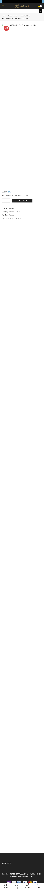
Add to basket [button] (22, 655)
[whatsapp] (19, 218)
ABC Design (10, 215)
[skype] (20, 218)
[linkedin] (17, 218)
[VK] (11, 218)
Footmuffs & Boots (22, 642)
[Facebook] (9, 218)
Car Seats (22, 456)
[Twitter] (7, 218)
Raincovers (22, 829)
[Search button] (40, 11)
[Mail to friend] (15, 218)
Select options (22, 469)
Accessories (12, 16)
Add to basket (23, 200)
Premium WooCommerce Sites (21, 877)
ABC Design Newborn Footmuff (22, 644)
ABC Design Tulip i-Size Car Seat (22, 458)
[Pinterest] (13, 218)
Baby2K (23, 874)
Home (4, 16)
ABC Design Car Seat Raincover (22, 831)
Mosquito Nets (24, 16)
